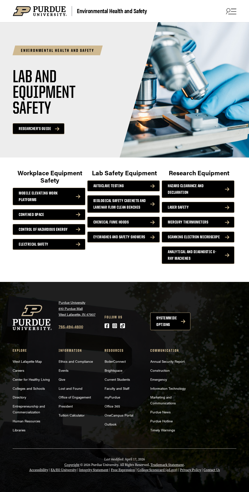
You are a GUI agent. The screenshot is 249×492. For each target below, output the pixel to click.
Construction (160, 370)
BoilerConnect (115, 361)
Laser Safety (178, 207)
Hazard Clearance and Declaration (186, 189)
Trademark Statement (167, 465)
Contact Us (212, 470)
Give (62, 379)
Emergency (158, 379)
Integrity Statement (93, 470)
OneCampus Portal (119, 415)
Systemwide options (166, 321)
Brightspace (113, 370)
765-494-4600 (71, 326)
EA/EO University (64, 470)
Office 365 (112, 406)
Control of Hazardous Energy (43, 229)
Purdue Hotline (161, 420)
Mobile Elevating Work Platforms (38, 196)
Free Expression (123, 470)
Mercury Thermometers (188, 222)
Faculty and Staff (117, 388)
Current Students (117, 379)
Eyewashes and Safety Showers (119, 236)
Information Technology (168, 388)
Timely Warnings (162, 429)
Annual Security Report (167, 361)
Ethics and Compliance (76, 361)
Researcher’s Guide (35, 128)
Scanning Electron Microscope (194, 236)
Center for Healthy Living (31, 379)
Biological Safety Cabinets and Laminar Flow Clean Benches (119, 204)
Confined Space (31, 214)
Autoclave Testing (108, 185)
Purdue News (160, 411)
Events (64, 370)
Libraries (19, 429)
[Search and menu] (230, 11)
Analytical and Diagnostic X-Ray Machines (192, 255)
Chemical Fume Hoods (111, 222)
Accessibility (38, 470)
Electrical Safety (33, 244)
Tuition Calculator (72, 415)
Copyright (72, 465)
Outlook (110, 424)
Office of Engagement (75, 397)
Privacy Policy (190, 470)
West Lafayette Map (27, 361)
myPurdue (112, 397)
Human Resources (26, 420)
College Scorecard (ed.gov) (157, 470)
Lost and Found (70, 388)
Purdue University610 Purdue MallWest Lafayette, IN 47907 (77, 308)
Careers (18, 370)
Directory (19, 397)
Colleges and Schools (29, 388)
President (66, 406)
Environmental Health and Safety (112, 10)
